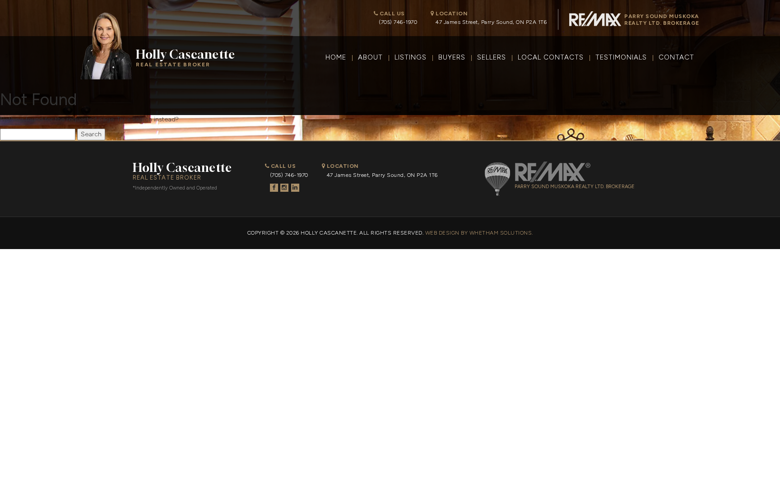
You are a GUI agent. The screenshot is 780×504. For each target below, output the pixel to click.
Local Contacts (551, 57)
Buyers (451, 57)
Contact (676, 57)
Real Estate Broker (185, 57)
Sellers (491, 57)
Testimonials (621, 57)
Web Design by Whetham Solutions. (479, 233)
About (370, 57)
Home (335, 57)
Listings (411, 57)
